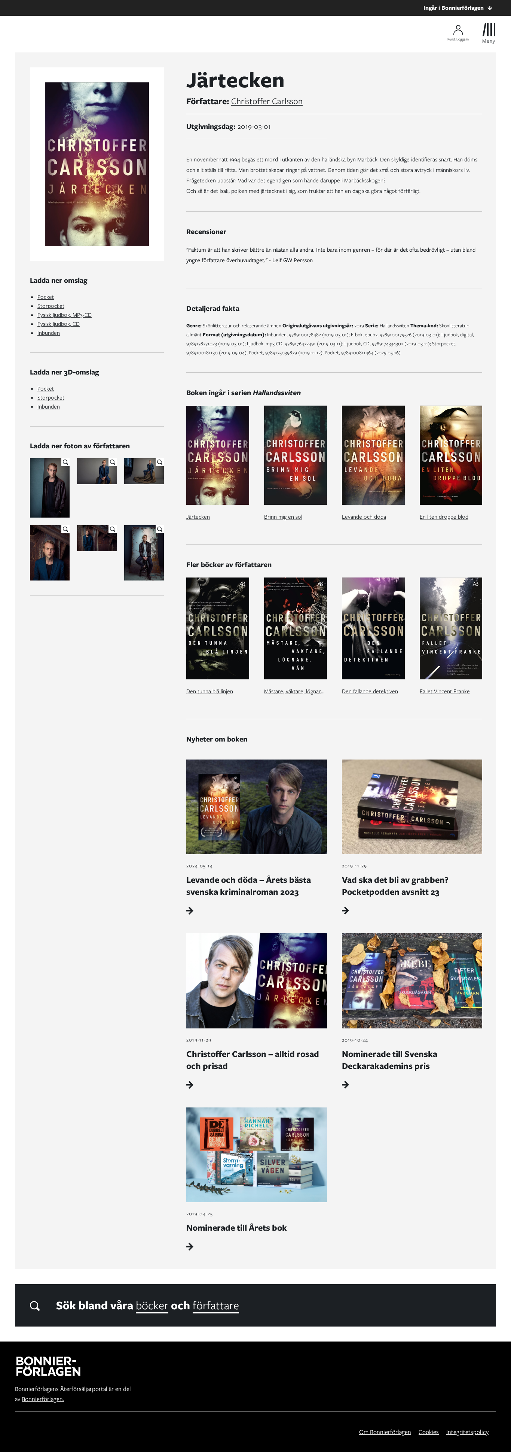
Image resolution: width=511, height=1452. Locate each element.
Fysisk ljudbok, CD (58, 324)
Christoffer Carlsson (267, 101)
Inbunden (48, 333)
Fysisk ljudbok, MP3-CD (64, 315)
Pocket (45, 297)
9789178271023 (201, 343)
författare (216, 1305)
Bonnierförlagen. (43, 1399)
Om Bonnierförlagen (385, 1432)
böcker (152, 1305)
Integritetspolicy (467, 1432)
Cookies (429, 1432)
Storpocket (50, 306)
